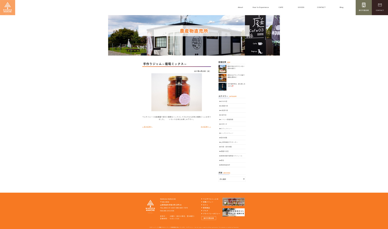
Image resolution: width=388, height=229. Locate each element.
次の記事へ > (206, 127)
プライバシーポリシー (211, 213)
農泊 (222, 160)
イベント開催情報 (227, 119)
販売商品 (206, 207)
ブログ (205, 210)
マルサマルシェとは (210, 199)
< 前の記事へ (147, 127)
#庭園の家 (224, 106)
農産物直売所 (225, 165)
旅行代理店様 (209, 218)
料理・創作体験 (226, 147)
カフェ (205, 205)
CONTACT (321, 8)
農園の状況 (225, 151)
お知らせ (224, 124)
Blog (341, 8)
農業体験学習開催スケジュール (231, 156)
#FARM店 (224, 101)
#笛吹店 (223, 115)
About (240, 8)
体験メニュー (208, 202)
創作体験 (224, 138)
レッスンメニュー (227, 133)
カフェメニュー (226, 128)
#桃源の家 (224, 110)
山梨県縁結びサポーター (229, 142)
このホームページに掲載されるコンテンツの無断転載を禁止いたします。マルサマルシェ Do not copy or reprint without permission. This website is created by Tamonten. (194, 227)
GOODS (301, 8)
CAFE (281, 8)
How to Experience (261, 8)
